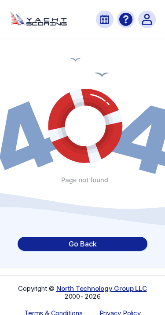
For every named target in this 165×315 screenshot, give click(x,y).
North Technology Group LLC (101, 288)
